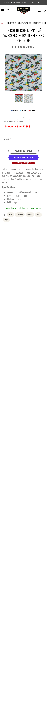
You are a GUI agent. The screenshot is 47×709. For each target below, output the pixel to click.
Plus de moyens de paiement (23, 162)
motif (38, 214)
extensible (20, 214)
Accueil (3, 23)
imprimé (29, 214)
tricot (6, 219)
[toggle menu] (3, 10)
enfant (10, 214)
